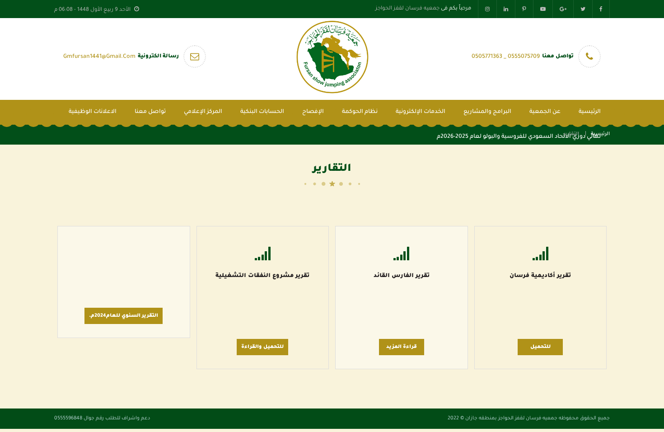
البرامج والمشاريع (487, 112)
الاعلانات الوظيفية (93, 112)
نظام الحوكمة (360, 112)
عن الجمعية (545, 112)
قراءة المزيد (401, 347)
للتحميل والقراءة (262, 347)
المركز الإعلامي (203, 112)
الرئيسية (590, 112)
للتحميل (540, 347)
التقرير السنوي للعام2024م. (123, 316)
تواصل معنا (150, 112)
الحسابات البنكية (262, 112)
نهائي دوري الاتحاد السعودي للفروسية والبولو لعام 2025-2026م (519, 137)
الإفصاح (313, 112)
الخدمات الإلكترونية (420, 112)
